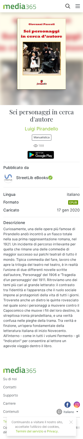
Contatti (9, 387)
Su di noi (10, 379)
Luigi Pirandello (41, 129)
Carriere (9, 403)
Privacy (52, 431)
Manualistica (42, 137)
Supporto (10, 395)
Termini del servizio (29, 431)
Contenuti (11, 411)
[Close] (71, 422)
